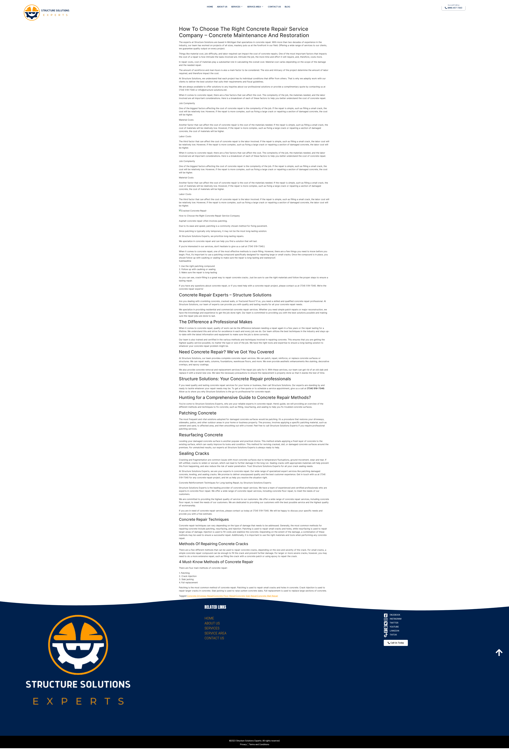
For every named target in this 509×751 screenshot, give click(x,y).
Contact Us (274, 6)
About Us (222, 6)
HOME (209, 618)
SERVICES (212, 628)
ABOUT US (212, 623)
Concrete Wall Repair (267, 596)
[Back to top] (499, 652)
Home (210, 6)
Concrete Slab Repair (246, 596)
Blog (287, 6)
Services (235, 6)
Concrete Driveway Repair (200, 596)
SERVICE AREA (215, 633)
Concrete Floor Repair (225, 596)
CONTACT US (214, 638)
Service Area (254, 6)
